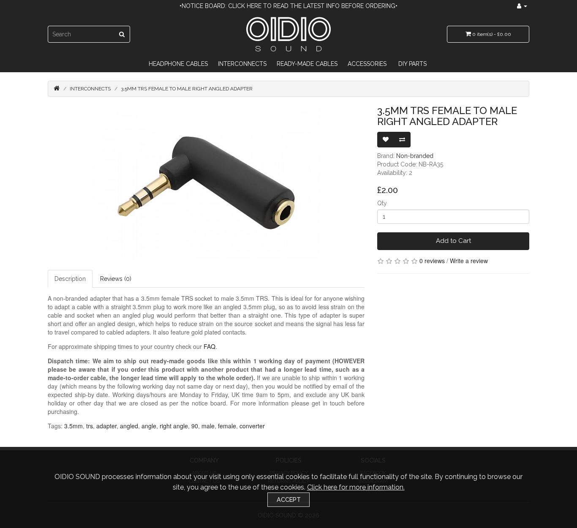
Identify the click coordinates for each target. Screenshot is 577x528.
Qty (382, 203)
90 (194, 426)
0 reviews (432, 260)
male (208, 426)
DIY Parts (412, 63)
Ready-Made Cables (307, 63)
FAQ (209, 346)
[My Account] (522, 6)
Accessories (367, 63)
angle (149, 426)
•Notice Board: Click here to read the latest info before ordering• (288, 6)
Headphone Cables (178, 63)
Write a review (469, 260)
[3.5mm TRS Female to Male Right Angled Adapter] (206, 183)
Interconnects (242, 63)
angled (129, 426)
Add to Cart (453, 241)
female (227, 426)
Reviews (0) (115, 278)
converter (252, 426)
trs (89, 426)
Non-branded (414, 155)
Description (70, 278)
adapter (106, 426)
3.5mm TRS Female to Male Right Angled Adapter (187, 89)
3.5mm (73, 426)
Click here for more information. (356, 487)
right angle (174, 426)
